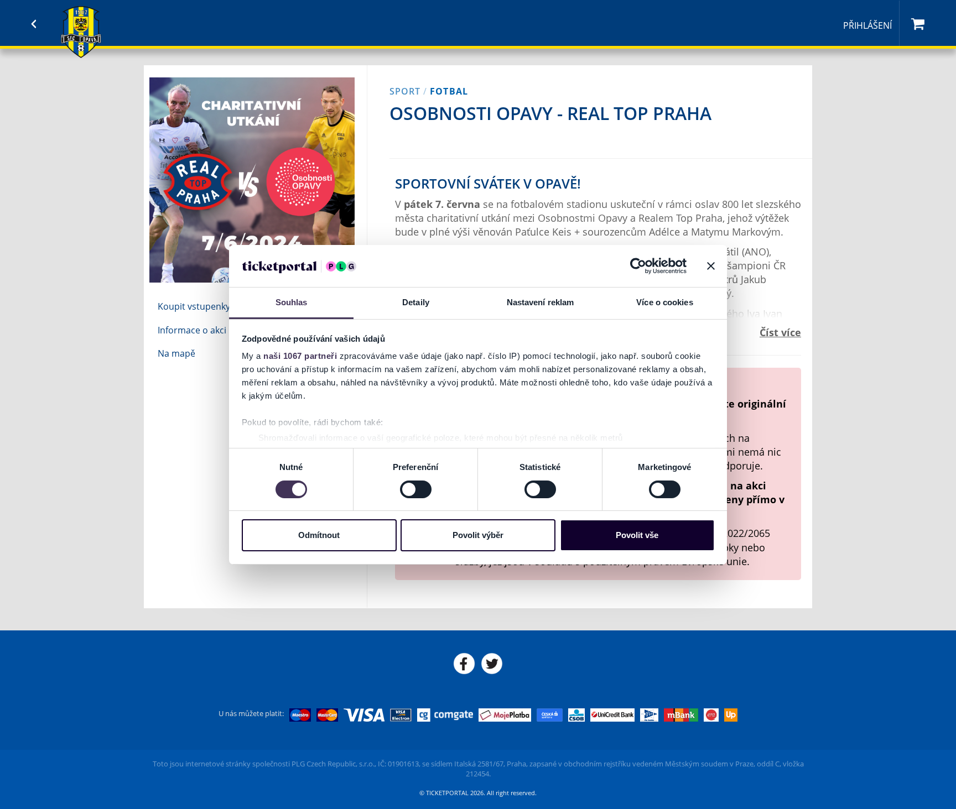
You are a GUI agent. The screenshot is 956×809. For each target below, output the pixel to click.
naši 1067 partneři (300, 356)
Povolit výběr (478, 535)
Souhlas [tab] (292, 302)
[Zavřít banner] (711, 266)
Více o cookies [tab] (664, 302)
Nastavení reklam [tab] (540, 302)
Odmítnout (319, 535)
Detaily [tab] (415, 302)
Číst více (780, 332)
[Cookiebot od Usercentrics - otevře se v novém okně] (638, 266)
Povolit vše (637, 535)
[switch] (416, 489)
